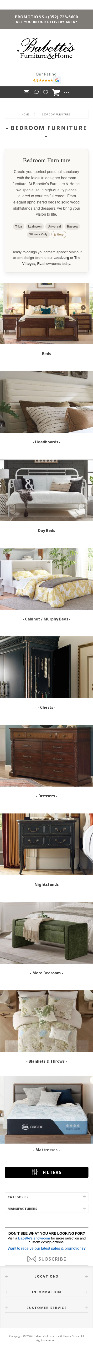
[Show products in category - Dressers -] (46, 756)
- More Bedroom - (46, 973)
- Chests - (47, 707)
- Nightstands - (46, 884)
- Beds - (46, 353)
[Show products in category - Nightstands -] (46, 844)
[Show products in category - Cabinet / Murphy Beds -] (46, 579)
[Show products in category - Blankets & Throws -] (46, 1021)
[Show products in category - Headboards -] (46, 402)
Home (25, 114)
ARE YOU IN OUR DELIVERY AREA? (46, 22)
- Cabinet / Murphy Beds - (46, 619)
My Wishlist (45, 92)
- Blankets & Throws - (46, 1061)
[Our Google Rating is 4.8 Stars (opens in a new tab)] (46, 79)
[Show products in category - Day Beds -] (46, 490)
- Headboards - (47, 442)
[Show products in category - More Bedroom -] (46, 933)
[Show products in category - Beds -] (46, 313)
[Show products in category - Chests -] (46, 667)
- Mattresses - (46, 1149)
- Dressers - (46, 795)
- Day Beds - (46, 530)
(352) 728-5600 (63, 17)
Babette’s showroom (34, 1238)
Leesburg (61, 257)
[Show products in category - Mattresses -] (46, 1110)
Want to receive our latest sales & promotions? (47, 1248)
